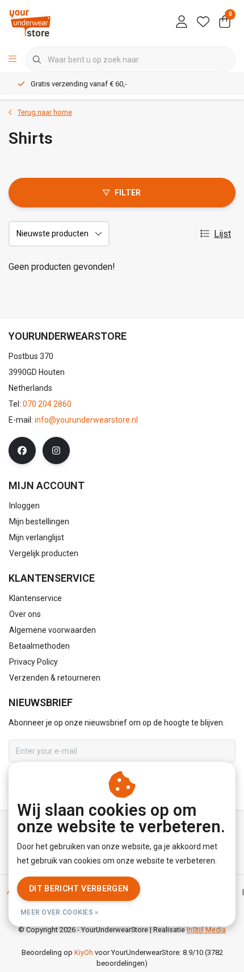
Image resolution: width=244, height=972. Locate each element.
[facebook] (22, 450)
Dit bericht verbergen (78, 888)
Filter (128, 192)
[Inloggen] (181, 22)
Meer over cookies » (59, 912)
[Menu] (12, 59)
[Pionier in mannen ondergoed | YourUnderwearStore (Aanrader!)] (30, 22)
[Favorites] (203, 22)
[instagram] (56, 450)
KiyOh (83, 952)
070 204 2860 (47, 403)
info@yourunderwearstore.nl (86, 419)
